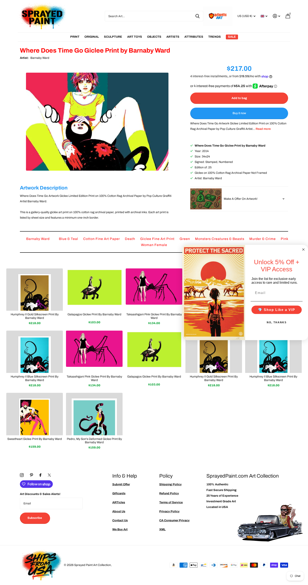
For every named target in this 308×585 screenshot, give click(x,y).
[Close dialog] (303, 249)
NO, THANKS (277, 322)
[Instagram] (22, 475)
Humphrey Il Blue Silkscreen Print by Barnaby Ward (34, 378)
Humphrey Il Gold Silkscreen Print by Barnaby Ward (35, 316)
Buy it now (239, 113)
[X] (49, 475)
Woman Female (154, 245)
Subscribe (35, 517)
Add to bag (239, 98)
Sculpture (113, 36)
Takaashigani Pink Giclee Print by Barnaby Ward (154, 316)
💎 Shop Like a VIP (276, 309)
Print (74, 36)
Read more (263, 128)
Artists (172, 36)
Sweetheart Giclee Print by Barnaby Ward (34, 439)
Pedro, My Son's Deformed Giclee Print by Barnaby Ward (94, 440)
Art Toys (134, 36)
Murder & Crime (263, 239)
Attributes (193, 36)
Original (91, 36)
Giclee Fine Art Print (157, 239)
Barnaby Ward (39, 57)
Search (197, 16)
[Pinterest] (31, 475)
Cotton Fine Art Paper (102, 239)
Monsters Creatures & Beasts (220, 239)
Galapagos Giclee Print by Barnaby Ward (94, 314)
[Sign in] (276, 16)
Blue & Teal (69, 239)
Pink (284, 239)
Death (130, 239)
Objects (154, 36)
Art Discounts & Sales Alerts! (40, 494)
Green (185, 239)
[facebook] (40, 475)
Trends (214, 36)
